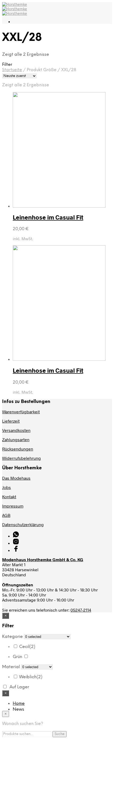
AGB (6, 515)
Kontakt (9, 496)
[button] (57, 64)
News (18, 709)
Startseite (12, 70)
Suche (59, 734)
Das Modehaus (16, 477)
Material (11, 667)
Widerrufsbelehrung (21, 458)
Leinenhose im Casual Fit (48, 217)
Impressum (12, 505)
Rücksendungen (17, 448)
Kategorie (12, 636)
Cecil (27, 647)
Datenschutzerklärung (23, 524)
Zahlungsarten (15, 439)
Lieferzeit (11, 420)
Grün (17, 657)
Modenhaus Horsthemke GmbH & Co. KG (42, 559)
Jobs (6, 487)
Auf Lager (19, 687)
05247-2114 (81, 609)
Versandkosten (16, 430)
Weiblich (30, 677)
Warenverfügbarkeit (21, 411)
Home (19, 703)
